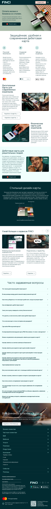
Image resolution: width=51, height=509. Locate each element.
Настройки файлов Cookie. (11, 479)
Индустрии (7, 449)
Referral (6, 439)
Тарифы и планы (7, 455)
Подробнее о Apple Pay (10, 117)
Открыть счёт (40, 2)
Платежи (6, 446)
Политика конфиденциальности (9, 476)
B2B (4, 436)
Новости (5, 464)
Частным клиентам (10, 432)
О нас (4, 457)
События (6, 468)
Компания (6, 452)
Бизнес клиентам (9, 429)
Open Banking (11, 481)
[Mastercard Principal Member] (10, 500)
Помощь (6, 472)
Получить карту (12, 24)
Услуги (5, 442)
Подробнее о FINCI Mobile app (10, 423)
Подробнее (6, 273)
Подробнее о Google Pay (10, 113)
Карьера (5, 459)
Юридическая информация (10, 462)
